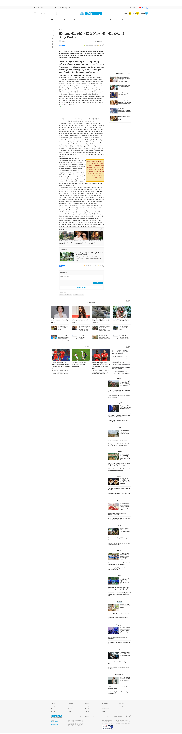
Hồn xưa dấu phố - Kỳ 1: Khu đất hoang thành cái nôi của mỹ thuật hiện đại (89, 253)
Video (116, 19)
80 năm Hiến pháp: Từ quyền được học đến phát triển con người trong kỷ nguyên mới (124, 556)
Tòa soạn (97, 716)
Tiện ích (64, 7)
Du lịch (91, 19)
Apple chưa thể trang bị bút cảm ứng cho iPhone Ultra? (117, 638)
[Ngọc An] (60, 41)
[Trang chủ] (52, 19)
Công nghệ (109, 19)
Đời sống (73, 19)
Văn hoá (87, 706)
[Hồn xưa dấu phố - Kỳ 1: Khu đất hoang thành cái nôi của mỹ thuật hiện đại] (67, 256)
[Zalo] (147, 8)
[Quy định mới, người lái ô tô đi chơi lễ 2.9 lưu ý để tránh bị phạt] (113, 655)
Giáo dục (87, 19)
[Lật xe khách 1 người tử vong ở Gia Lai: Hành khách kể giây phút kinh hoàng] (113, 383)
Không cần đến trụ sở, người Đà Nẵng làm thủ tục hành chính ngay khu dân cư (119, 469)
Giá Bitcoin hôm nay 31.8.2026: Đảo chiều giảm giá (119, 643)
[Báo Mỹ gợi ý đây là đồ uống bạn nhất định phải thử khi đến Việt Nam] (113, 481)
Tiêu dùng (120, 19)
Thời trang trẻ (127, 19)
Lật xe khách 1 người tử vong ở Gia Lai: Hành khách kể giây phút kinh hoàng (125, 383)
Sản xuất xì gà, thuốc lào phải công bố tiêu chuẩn (118, 618)
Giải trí (99, 19)
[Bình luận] (52, 41)
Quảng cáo (87, 716)
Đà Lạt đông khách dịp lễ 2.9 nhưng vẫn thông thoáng (119, 494)
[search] (47, 13)
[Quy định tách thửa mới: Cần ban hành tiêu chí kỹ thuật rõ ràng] (113, 433)
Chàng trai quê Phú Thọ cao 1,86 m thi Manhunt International (117, 514)
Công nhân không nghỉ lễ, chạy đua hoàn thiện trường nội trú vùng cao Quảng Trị (119, 563)
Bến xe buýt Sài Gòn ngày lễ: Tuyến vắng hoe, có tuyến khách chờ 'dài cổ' (119, 544)
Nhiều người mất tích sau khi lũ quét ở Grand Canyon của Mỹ (118, 421)
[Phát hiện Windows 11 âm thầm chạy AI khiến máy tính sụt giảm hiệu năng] (113, 630)
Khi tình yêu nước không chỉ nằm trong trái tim (118, 538)
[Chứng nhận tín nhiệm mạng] (107, 727)
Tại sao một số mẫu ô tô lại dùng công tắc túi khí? (118, 662)
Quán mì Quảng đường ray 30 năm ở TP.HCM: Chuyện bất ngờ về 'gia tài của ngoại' (119, 464)
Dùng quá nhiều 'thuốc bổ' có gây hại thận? (118, 613)
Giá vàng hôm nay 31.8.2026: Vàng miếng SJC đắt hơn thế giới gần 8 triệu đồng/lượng (118, 444)
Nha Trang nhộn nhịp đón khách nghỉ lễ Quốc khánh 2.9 (119, 489)
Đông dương (75, 294)
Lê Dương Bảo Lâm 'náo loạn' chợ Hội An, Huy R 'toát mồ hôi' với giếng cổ (119, 519)
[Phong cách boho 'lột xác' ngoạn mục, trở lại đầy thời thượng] (113, 680)
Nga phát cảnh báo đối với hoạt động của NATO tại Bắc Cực (125, 407)
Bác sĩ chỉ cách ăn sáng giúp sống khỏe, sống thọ (125, 606)
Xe (113, 19)
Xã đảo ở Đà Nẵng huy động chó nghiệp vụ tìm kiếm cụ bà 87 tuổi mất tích (119, 391)
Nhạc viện (61, 294)
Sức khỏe (78, 19)
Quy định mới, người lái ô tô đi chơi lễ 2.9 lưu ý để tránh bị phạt (125, 654)
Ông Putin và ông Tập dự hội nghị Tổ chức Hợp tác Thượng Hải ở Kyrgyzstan (119, 416)
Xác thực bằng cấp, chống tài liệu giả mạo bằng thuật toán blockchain (119, 568)
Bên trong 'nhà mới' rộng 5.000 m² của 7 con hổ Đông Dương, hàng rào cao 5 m (125, 456)
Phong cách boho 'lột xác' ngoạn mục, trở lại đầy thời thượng (125, 679)
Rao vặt (121, 706)
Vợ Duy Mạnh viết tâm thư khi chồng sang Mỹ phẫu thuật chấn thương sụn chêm (125, 506)
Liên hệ (69, 7)
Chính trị (55, 19)
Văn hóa (96, 19)
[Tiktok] (145, 8)
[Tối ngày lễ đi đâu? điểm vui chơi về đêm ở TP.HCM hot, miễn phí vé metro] (113, 531)
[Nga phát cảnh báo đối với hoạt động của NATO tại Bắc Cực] (113, 408)
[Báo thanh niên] (91, 13)
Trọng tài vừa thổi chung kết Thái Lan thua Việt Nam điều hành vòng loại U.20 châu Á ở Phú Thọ (119, 594)
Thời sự (60, 19)
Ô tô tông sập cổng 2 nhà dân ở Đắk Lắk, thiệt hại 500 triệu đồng (119, 396)
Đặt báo (81, 716)
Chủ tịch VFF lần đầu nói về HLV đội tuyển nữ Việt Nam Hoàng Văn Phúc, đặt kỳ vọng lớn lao (119, 588)
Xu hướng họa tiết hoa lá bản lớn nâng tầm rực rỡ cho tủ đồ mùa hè (119, 687)
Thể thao (104, 19)
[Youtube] (140, 8)
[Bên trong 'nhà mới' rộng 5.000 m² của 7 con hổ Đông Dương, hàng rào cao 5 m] (113, 456)
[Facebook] (142, 8)
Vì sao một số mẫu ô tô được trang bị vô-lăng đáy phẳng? (118, 667)
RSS (93, 716)
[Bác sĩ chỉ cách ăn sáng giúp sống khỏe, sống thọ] (113, 607)
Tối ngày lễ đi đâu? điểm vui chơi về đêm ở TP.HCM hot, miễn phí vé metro (125, 530)
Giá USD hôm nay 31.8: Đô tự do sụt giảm (117, 440)
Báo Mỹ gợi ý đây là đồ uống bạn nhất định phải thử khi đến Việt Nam (125, 481)
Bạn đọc (121, 703)
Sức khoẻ (70, 706)
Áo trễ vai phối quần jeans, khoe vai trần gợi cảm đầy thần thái (118, 692)
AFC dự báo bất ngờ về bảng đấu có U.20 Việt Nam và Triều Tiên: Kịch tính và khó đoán (125, 580)
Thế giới (64, 19)
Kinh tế (68, 19)
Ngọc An (64, 41)
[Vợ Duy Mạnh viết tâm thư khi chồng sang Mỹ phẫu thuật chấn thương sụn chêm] (113, 506)
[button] (53, 31)
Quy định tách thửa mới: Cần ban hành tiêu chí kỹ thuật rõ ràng (124, 433)
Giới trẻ (82, 19)
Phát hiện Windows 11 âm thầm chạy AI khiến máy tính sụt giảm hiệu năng (125, 630)
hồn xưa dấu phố (68, 294)
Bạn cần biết (58, 7)
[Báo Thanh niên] (56, 716)
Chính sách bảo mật (106, 716)
